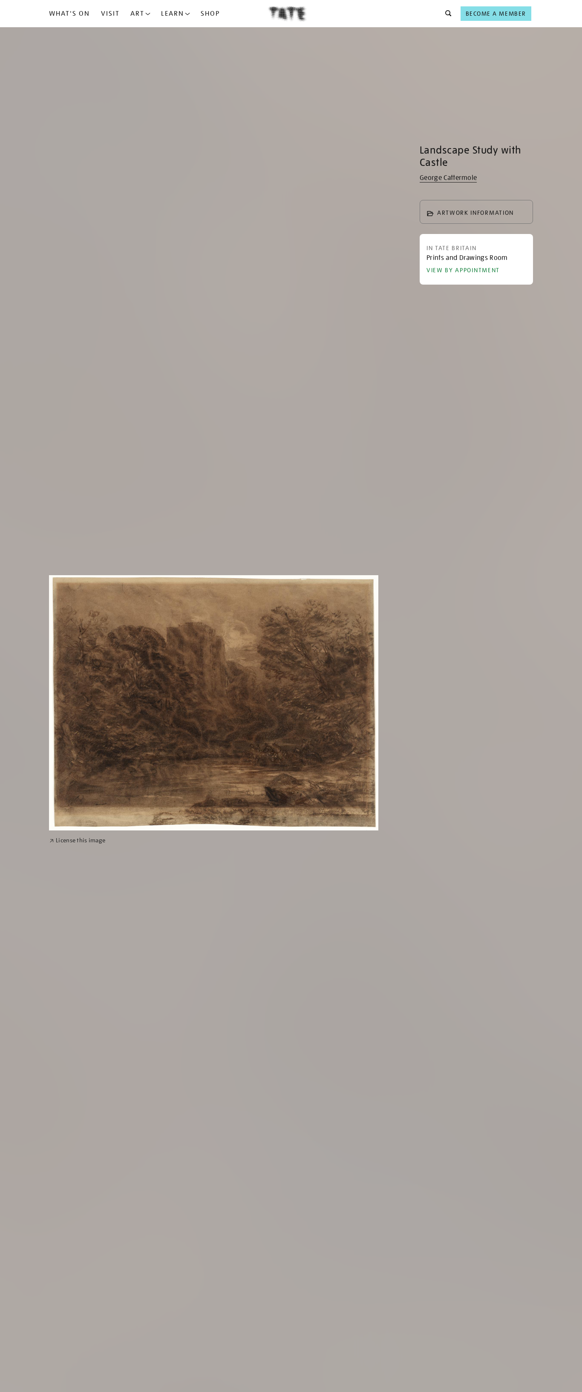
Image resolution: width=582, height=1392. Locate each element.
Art (137, 13)
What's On (69, 13)
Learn (172, 13)
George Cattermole (448, 178)
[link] (77, 840)
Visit (110, 13)
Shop (210, 13)
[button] (446, 13)
